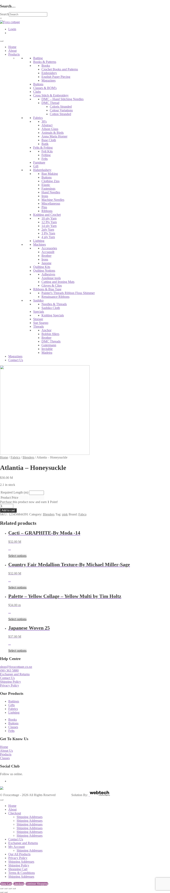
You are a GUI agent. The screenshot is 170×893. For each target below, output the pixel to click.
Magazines (48, 80)
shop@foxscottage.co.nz (16, 667)
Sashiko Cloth (50, 308)
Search (4, 14)
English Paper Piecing (55, 76)
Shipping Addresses (29, 817)
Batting (38, 58)
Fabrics (38, 117)
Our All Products (19, 854)
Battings (13, 701)
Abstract (46, 125)
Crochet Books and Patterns (59, 69)
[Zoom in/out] (1, 888)
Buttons (38, 84)
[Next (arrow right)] (5, 892)
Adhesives (48, 274)
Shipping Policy (10, 681)
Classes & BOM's (45, 88)
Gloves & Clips (51, 285)
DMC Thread (50, 103)
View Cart (6, 883)
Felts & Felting (43, 147)
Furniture (39, 162)
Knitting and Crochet (47, 214)
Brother (46, 255)
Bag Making (49, 173)
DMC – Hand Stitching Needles (62, 99)
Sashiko (38, 300)
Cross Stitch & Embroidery (51, 95)
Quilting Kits (41, 267)
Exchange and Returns (15, 674)
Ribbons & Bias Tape (47, 289)
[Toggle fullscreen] (5, 888)
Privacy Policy (9, 685)
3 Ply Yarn (48, 233)
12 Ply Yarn (49, 222)
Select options (17, 556)
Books (45, 65)
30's (44, 121)
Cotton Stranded (60, 114)
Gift (35, 166)
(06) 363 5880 (9, 670)
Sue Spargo (40, 323)
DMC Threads (51, 341)
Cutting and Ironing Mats (57, 282)
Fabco (82, 514)
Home (12, 47)
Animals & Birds (52, 132)
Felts (44, 158)
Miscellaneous (50, 203)
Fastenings (48, 188)
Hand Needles (50, 192)
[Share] (10, 888)
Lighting (38, 241)
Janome (46, 263)
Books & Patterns (44, 62)
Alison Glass (49, 129)
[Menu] (1, 41)
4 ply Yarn (48, 237)
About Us (6, 750)
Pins (44, 207)
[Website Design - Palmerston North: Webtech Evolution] (99, 795)
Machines (39, 244)
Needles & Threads (54, 304)
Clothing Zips (50, 181)
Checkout (14, 813)
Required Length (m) (14, 492)
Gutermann (48, 345)
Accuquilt (47, 252)
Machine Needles (52, 200)
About (12, 50)
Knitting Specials (52, 315)
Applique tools (51, 278)
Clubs (37, 91)
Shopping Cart (17, 869)
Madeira (46, 352)
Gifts (11, 705)
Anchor (46, 330)
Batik (45, 144)
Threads (38, 326)
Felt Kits (47, 151)
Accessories (49, 248)
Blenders (28, 457)
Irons (44, 196)
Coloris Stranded (61, 106)
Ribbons (46, 211)
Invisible (47, 349)
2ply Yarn (47, 229)
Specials (38, 311)
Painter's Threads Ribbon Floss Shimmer (68, 293)
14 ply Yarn (49, 226)
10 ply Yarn (49, 218)
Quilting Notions (44, 270)
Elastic (45, 185)
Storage (38, 319)
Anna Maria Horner (54, 136)
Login (12, 29)
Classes (13, 727)
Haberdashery (42, 170)
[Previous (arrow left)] (1, 892)
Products (14, 54)
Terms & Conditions (21, 873)
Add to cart (8, 510)
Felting (46, 155)
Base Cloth (48, 140)
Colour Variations (61, 110)
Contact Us (15, 360)
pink (65, 514)
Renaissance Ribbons (55, 296)
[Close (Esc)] (14, 888)
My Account (16, 846)
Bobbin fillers (50, 334)
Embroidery (49, 73)
